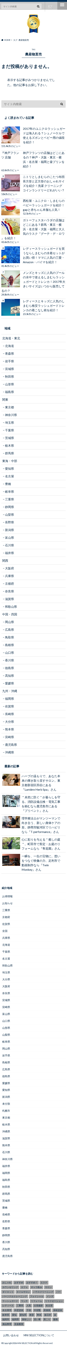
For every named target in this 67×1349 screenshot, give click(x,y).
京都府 (9, 583)
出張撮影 (38, 1305)
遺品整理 (6, 1324)
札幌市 (6, 1110)
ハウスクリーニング (43, 1291)
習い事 (37, 1319)
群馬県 (9, 453)
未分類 (6, 1103)
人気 (28, 1305)
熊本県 (9, 729)
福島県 (9, 392)
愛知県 (9, 468)
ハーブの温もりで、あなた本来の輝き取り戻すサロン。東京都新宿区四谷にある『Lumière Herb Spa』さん (41, 782)
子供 (28, 1310)
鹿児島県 (11, 744)
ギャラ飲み (36, 1287)
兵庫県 (9, 576)
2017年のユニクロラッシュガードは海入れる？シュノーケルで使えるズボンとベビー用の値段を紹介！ (44, 135)
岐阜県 (9, 491)
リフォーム (36, 1301)
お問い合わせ (50, 7)
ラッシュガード (10, 1301)
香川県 (9, 660)
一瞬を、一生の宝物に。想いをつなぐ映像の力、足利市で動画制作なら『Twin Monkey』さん (41, 862)
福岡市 (5, 1319)
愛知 (14, 1314)
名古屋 (9, 476)
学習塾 (37, 1310)
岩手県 (9, 361)
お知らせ (7, 903)
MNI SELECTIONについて (39, 1335)
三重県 (9, 499)
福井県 (9, 553)
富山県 (9, 537)
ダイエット (8, 1291)
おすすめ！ (32, 1282)
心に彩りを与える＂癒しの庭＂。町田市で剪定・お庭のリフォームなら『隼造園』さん (41, 844)
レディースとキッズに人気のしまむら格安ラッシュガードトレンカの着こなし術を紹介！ (44, 305)
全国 (4, 930)
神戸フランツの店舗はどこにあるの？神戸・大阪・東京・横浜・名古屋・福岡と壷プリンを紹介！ (44, 159)
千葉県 (9, 430)
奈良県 (9, 591)
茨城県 (9, 438)
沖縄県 (9, 752)
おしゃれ (6, 1282)
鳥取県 (9, 637)
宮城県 (9, 369)
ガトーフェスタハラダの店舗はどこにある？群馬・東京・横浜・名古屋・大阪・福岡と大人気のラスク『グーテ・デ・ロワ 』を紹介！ (33, 229)
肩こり (47, 1319)
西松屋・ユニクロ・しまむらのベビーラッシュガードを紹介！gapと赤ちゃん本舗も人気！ (44, 205)
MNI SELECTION (25, 1343)
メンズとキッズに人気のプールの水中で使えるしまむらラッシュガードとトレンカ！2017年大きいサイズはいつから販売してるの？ (33, 281)
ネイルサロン (23, 1291)
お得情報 (7, 896)
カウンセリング (10, 1287)
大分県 (9, 721)
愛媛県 (9, 683)
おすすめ (18, 1282)
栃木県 (9, 445)
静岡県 (9, 507)
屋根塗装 (57, 1310)
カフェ (24, 1287)
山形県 (9, 384)
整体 (39, 1314)
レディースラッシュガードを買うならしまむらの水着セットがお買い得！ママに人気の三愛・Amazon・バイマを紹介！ (44, 255)
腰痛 (55, 1319)
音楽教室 (18, 1324)
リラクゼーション (54, 1301)
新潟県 (9, 530)
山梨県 (9, 514)
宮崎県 (9, 737)
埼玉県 (9, 422)
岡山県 (9, 622)
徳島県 (9, 668)
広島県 (9, 629)
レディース (8, 1305)
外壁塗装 (18, 1310)
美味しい (26, 1319)
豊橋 (8, 484)
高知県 (9, 675)
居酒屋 (47, 1310)
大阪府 (9, 568)
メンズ (50, 1296)
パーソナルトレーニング (14, 1296)
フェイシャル (36, 1296)
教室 (31, 1314)
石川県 (9, 545)
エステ (44, 1282)
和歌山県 (11, 606)
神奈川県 (11, 415)
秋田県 (9, 376)
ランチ (24, 1301)
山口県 (9, 652)
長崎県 (9, 714)
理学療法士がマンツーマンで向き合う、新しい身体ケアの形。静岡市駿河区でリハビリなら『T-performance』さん (41, 824)
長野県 (9, 522)
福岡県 (9, 698)
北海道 (9, 346)
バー (58, 1291)
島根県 (9, 645)
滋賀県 (9, 599)
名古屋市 (6, 1310)
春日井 (47, 1314)
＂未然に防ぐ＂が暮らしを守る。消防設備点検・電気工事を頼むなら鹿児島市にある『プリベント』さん (41, 803)
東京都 (9, 407)
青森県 (9, 353)
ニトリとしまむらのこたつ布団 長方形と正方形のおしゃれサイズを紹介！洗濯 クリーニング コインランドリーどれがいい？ (44, 183)
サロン (48, 1287)
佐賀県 (9, 706)
